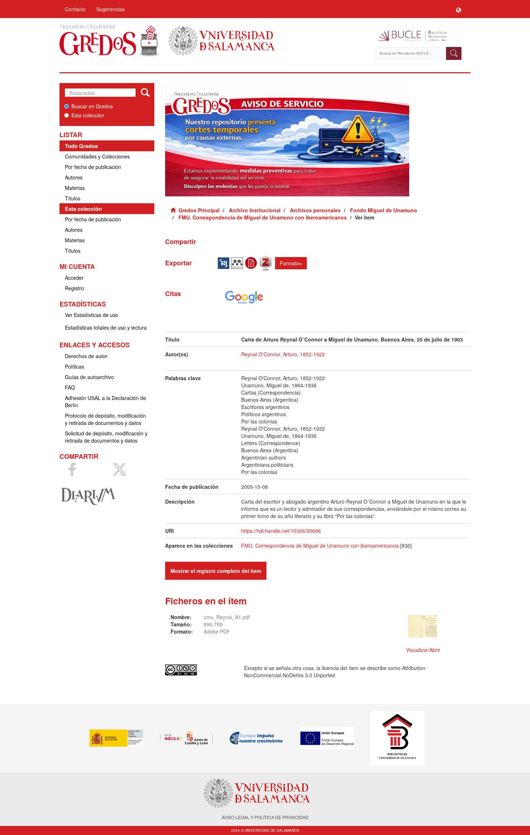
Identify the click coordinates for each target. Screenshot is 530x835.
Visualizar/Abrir (423, 649)
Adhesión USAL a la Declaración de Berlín (105, 401)
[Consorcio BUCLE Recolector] (419, 36)
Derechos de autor (86, 356)
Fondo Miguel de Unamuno (383, 210)
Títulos (72, 198)
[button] (458, 9)
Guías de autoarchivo (89, 376)
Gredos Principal (199, 210)
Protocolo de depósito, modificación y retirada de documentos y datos (105, 419)
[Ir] (145, 93)
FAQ (70, 387)
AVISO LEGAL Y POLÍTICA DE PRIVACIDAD (265, 817)
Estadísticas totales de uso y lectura (106, 327)
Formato (289, 263)
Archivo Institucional (255, 210)
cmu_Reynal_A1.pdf (227, 617)
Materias (75, 187)
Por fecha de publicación (93, 166)
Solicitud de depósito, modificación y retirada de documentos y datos (106, 437)
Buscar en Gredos (92, 106)
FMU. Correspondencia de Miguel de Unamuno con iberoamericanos (262, 217)
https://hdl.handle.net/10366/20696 (281, 530)
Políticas (74, 366)
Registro (74, 288)
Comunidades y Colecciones (97, 156)
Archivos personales (315, 210)
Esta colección (87, 115)
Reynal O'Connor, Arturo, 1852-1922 (283, 354)
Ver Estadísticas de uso (91, 314)
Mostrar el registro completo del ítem (216, 570)
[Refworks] (252, 262)
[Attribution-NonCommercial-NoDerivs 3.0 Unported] (199, 669)
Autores (74, 177)
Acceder (74, 277)
